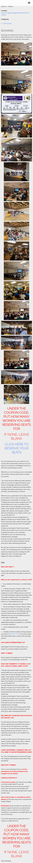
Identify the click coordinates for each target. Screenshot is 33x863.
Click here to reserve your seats (16, 448)
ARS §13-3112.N (14, 634)
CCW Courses (7, 23)
